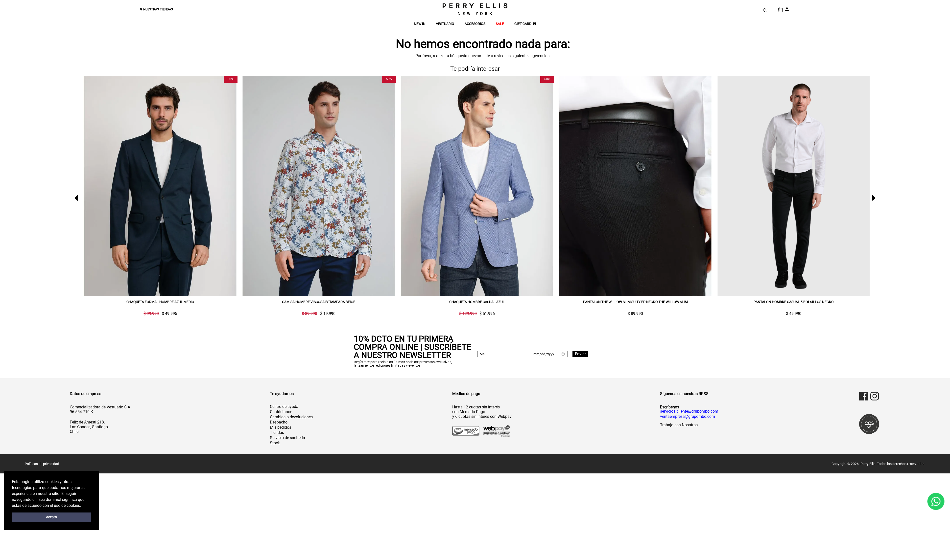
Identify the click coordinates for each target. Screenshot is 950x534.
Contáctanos (281, 411)
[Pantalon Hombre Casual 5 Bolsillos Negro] (793, 186)
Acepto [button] (51, 517)
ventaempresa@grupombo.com (687, 417)
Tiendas (277, 432)
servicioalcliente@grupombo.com (689, 411)
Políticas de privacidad (42, 464)
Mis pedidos (280, 427)
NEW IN (420, 24)
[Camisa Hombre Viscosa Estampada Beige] (318, 186)
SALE (500, 24)
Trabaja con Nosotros (679, 425)
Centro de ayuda (284, 406)
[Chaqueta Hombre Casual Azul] (477, 186)
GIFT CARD (522, 24)
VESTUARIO (445, 24)
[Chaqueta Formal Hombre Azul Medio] (160, 186)
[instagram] (874, 396)
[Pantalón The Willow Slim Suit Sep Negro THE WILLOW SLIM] (635, 186)
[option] (158, 196)
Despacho (278, 422)
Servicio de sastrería (287, 437)
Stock (275, 443)
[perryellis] (475, 9)
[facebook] (863, 396)
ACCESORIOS (475, 24)
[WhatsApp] (936, 501)
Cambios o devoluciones (291, 417)
